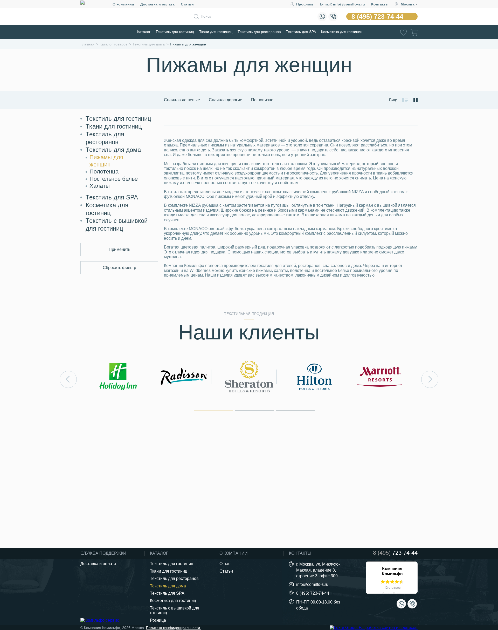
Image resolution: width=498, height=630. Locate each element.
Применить (119, 249)
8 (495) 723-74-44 (377, 16)
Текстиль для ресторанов (259, 32)
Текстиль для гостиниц (175, 32)
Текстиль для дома (113, 149)
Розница (158, 620)
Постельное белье (113, 179)
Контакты (380, 4)
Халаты (99, 186)
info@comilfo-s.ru (312, 584)
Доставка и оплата (157, 4)
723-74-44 (395, 553)
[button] (213, 410)
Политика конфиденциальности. (173, 628)
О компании (123, 4)
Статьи (187, 4)
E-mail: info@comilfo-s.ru (342, 4)
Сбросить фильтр (119, 267)
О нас (224, 563)
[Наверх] (481, 597)
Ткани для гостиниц (215, 32)
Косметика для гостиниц (341, 32)
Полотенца (104, 171)
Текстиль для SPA (301, 32)
